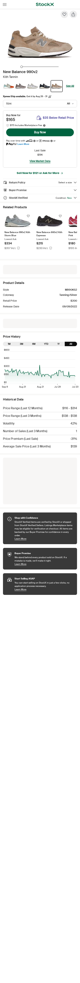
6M (34, 343)
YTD (46, 343)
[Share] (73, 14)
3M (21, 343)
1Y (58, 343)
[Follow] (28, 216)
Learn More (23, 144)
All (71, 343)
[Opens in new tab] (34, 140)
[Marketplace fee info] (44, 125)
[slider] (21, 67)
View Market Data (40, 161)
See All (70, 86)
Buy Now (40, 132)
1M (9, 343)
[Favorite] (64, 14)
